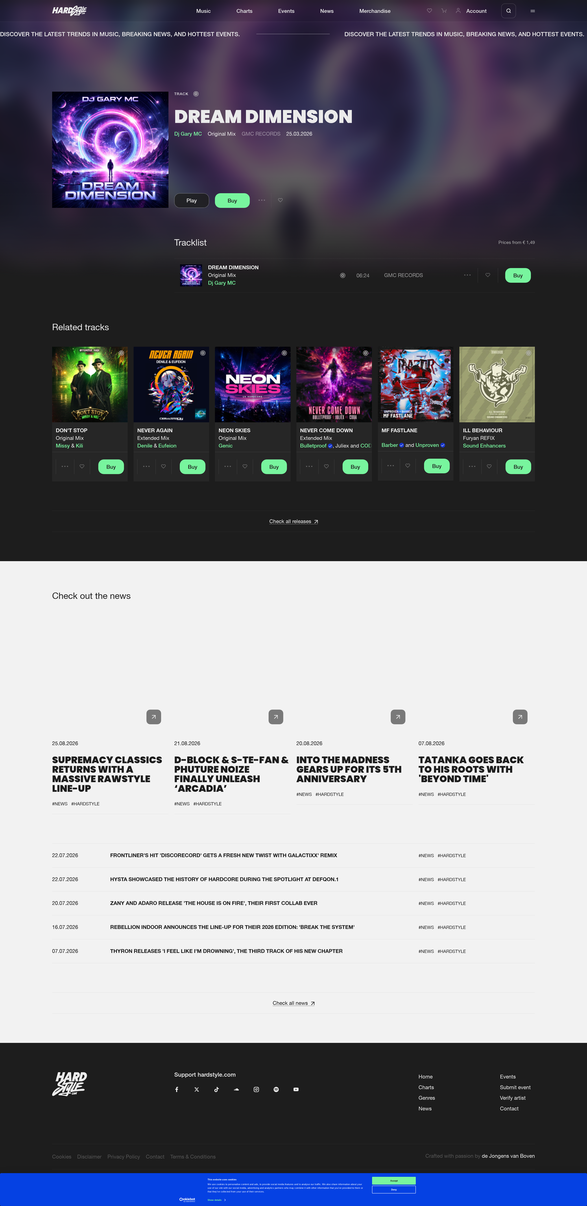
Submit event (515, 1087)
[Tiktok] (216, 1090)
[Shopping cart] (444, 11)
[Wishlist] (430, 11)
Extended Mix (153, 438)
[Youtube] (296, 1090)
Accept (394, 1180)
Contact (509, 1108)
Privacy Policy (123, 1157)
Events (286, 11)
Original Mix (222, 275)
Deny (394, 1189)
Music (203, 11)
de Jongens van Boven (508, 1156)
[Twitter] (196, 1090)
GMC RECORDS (261, 134)
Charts (244, 11)
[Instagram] (256, 1090)
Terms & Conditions (193, 1157)
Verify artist (513, 1098)
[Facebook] (176, 1090)
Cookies (61, 1157)
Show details (215, 1200)
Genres (427, 1098)
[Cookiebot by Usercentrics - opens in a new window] (187, 1200)
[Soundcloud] (236, 1090)
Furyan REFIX (479, 438)
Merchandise (375, 11)
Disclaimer (89, 1157)
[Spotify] (276, 1090)
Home (426, 1077)
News (327, 11)
